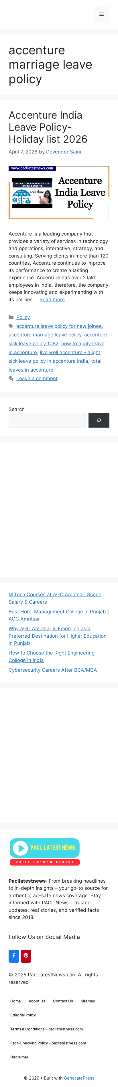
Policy (23, 317)
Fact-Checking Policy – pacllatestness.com (48, 1043)
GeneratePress (79, 1078)
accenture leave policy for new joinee (59, 326)
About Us (37, 1001)
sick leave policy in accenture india (48, 361)
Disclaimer (19, 1057)
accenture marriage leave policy (45, 335)
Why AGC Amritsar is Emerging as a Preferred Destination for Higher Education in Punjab (58, 636)
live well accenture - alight (70, 352)
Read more (52, 299)
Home (15, 1001)
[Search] (98, 420)
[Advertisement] (59, 509)
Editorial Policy (23, 1015)
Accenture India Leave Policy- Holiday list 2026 (48, 127)
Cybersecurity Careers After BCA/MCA (53, 670)
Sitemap (88, 1001)
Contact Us (63, 1001)
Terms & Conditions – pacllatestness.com (46, 1029)
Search (17, 409)
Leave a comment (37, 378)
